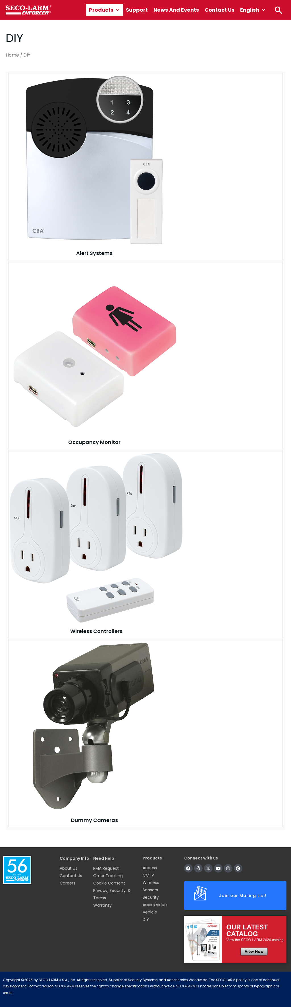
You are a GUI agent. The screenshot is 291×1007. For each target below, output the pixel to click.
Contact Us (219, 9)
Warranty (102, 905)
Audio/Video (155, 905)
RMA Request (106, 868)
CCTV (148, 875)
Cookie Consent (109, 883)
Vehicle (150, 912)
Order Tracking (108, 876)
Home (12, 55)
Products (101, 9)
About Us (68, 868)
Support (137, 9)
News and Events (176, 9)
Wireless (151, 882)
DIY (146, 919)
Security (151, 897)
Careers (67, 883)
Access (150, 868)
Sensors (150, 890)
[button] (278, 10)
